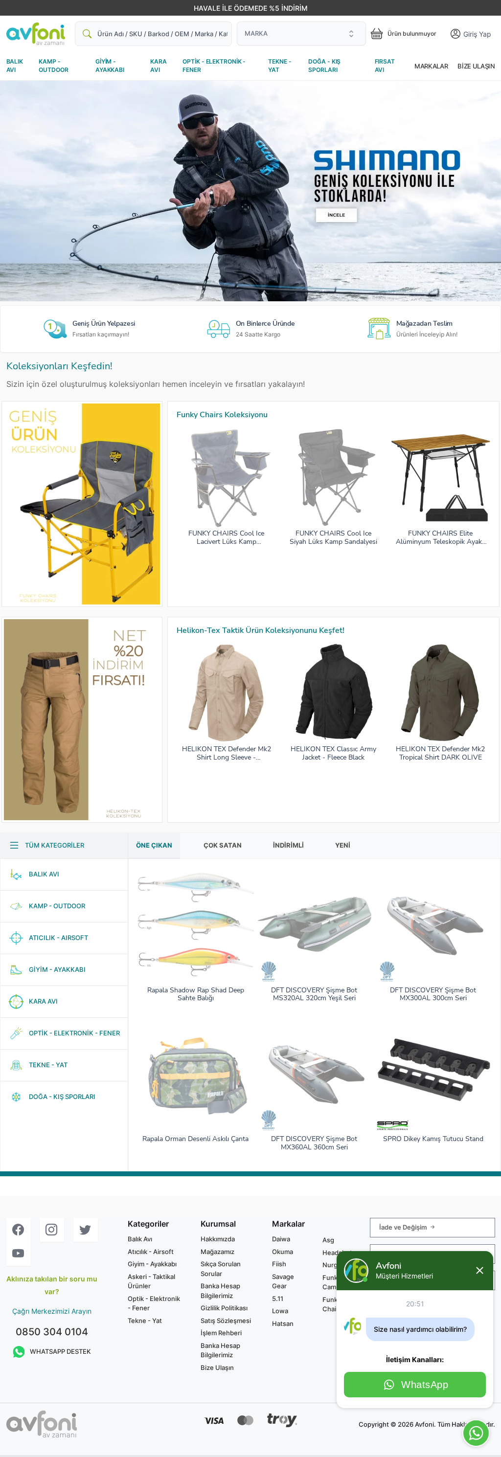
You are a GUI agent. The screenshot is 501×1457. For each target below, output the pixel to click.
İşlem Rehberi (221, 1333)
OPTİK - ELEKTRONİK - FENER (214, 65)
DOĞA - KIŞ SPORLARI (324, 65)
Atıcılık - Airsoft (151, 1251)
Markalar (431, 66)
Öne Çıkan (154, 845)
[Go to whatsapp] (476, 1433)
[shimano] (250, 191)
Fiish (279, 1264)
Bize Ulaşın (476, 66)
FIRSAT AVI (385, 65)
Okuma (282, 1251)
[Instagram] (52, 1230)
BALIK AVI (14, 65)
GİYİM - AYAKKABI (109, 65)
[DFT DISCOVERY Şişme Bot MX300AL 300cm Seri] (433, 926)
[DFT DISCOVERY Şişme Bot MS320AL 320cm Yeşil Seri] (314, 926)
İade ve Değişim (404, 1227)
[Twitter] (85, 1230)
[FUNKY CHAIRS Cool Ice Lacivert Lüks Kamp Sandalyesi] (226, 478)
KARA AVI (158, 65)
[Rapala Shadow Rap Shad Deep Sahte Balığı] (195, 926)
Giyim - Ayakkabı (152, 1264)
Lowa (280, 1311)
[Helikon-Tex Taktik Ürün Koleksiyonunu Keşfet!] (82, 719)
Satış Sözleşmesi (226, 1320)
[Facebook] (18, 1230)
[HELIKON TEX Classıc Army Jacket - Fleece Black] (334, 693)
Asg (328, 1240)
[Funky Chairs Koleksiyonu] (82, 504)
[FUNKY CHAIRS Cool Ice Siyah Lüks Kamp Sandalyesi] (334, 478)
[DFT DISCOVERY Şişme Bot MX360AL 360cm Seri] (314, 1074)
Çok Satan (223, 845)
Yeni (342, 845)
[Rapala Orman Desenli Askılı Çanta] (195, 1074)
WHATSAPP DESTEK (60, 1351)
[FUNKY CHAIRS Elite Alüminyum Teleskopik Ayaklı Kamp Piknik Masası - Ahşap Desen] (440, 478)
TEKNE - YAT (279, 65)
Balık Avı (140, 1239)
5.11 (277, 1298)
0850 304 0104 (52, 1332)
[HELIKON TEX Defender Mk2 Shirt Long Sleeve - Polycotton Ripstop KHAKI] (226, 693)
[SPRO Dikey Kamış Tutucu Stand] (433, 1074)
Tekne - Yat (145, 1320)
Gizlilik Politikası (224, 1308)
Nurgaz (333, 1265)
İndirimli (288, 845)
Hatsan (283, 1323)
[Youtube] (18, 1254)
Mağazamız (217, 1251)
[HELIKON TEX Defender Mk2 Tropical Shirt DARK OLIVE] (440, 693)
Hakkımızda (218, 1239)
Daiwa (281, 1239)
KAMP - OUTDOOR (53, 65)
